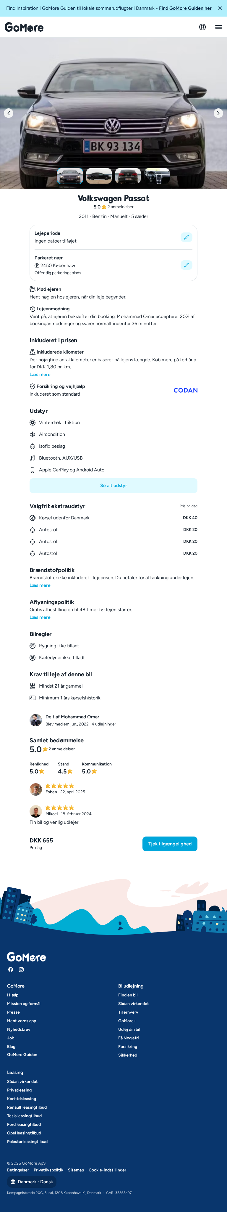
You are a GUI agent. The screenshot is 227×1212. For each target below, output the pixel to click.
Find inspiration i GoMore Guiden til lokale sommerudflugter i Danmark (109, 8)
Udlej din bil (129, 1029)
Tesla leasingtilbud (24, 1115)
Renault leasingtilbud (27, 1107)
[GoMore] (24, 27)
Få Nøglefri (128, 1038)
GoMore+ (127, 1020)
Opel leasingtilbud (24, 1133)
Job (10, 1038)
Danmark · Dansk (35, 1181)
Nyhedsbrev (18, 1029)
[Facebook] (10, 969)
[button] (220, 8)
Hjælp (12, 995)
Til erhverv (128, 1012)
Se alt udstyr (113, 485)
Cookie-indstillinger (107, 1170)
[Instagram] (21, 969)
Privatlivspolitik (48, 1170)
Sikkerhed (127, 1055)
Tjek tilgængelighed (170, 844)
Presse (13, 1012)
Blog (11, 1046)
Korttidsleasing (21, 1098)
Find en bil (127, 995)
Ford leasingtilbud (24, 1124)
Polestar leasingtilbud (27, 1141)
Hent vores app (21, 1020)
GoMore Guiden (22, 1054)
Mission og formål (23, 1003)
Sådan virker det (133, 1003)
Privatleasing (19, 1090)
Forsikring (127, 1046)
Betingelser (18, 1170)
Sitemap (76, 1170)
